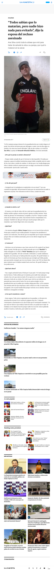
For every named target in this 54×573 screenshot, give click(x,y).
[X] (33, 568)
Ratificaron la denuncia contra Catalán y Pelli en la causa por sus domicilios (42, 411)
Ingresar (51, 2)
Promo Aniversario (48, 2)
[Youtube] (44, 568)
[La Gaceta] (27, 2)
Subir (49, 568)
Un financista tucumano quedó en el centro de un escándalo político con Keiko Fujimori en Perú (14, 476)
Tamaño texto (10, 317)
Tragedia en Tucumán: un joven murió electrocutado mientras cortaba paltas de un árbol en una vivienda (15, 547)
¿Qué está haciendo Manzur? (17, 409)
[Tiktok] (40, 568)
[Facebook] (36, 568)
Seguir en (45, 139)
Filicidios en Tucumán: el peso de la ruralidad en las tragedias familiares (20, 446)
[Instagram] (29, 568)
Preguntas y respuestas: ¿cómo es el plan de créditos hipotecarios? (42, 433)
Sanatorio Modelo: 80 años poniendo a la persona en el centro (17, 418)
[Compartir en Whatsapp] (17, 53)
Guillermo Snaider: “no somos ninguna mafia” (19, 328)
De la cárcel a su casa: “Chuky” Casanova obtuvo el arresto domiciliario (40, 439)
